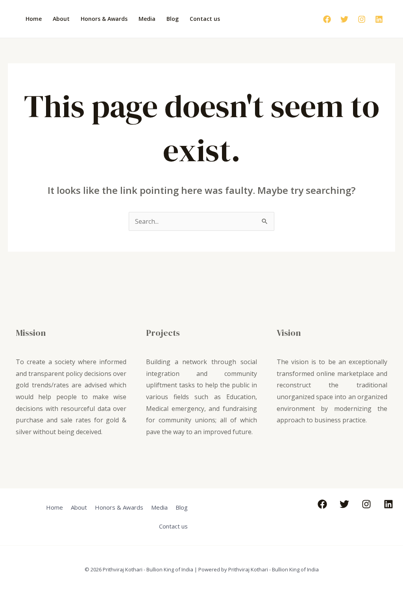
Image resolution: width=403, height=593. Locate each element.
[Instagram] (362, 19)
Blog (172, 18)
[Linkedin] (379, 19)
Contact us (205, 18)
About (61, 18)
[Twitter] (344, 19)
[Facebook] (327, 19)
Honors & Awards (104, 18)
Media (147, 18)
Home (34, 18)
